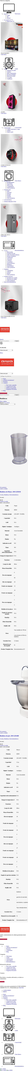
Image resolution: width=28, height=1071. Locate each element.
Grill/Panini (10, 257)
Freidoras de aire (11, 253)
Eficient (9, 194)
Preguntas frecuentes (11, 970)
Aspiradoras (10, 270)
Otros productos (11, 188)
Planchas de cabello (12, 279)
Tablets (8, 130)
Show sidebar (3, 401)
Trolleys (9, 72)
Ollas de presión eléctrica (13, 254)
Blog (7, 951)
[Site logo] (5, 338)
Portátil (8, 195)
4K (8, 16)
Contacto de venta (10, 967)
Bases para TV (10, 21)
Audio (7, 957)
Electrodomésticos (13, 494)
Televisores (9, 956)
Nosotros (8, 949)
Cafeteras (9, 260)
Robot (8, 273)
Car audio (9, 77)
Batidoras (9, 264)
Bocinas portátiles (11, 74)
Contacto (2, 981)
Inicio (7, 946)
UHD (8, 15)
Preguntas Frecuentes (11, 389)
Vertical (9, 272)
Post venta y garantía (11, 385)
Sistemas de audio (11, 70)
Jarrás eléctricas (11, 263)
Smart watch (10, 132)
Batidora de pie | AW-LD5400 (9, 736)
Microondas (10, 252)
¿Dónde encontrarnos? (11, 947)
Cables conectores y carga (13, 129)
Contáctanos (9, 950)
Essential (9, 192)
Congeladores (10, 186)
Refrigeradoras (10, 182)
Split (8, 191)
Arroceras (9, 259)
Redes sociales (3, 393)
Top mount (9, 183)
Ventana (9, 196)
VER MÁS (3, 54)
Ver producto (3, 487)
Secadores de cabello (12, 278)
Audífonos (9, 78)
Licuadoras (9, 261)
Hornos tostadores (11, 256)
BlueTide (21, 987)
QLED (8, 18)
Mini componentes (11, 73)
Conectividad (9, 959)
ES (5, 1069)
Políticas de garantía (11, 388)
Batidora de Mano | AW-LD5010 (10, 492)
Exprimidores (10, 266)
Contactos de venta (11, 386)
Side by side (10, 185)
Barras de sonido (11, 76)
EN (6, 1070)
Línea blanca (9, 960)
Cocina (2, 494)
